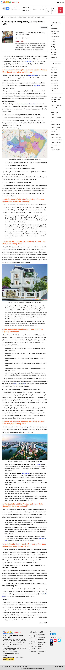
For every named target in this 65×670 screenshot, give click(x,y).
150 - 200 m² (54, 80)
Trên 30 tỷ (54, 57)
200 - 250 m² (54, 83)
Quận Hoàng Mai (33, 75)
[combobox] (15, 9)
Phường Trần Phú (56, 142)
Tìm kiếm (60, 11)
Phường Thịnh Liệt (56, 139)
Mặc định (43, 27)
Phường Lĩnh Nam (56, 137)
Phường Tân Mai (55, 127)
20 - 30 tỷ (53, 54)
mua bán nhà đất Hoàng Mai (27, 104)
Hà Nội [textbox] (25, 7)
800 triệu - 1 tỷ (55, 36)
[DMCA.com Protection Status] (8, 660)
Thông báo (34, 646)
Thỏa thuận (54, 28)
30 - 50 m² (54, 70)
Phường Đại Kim (55, 124)
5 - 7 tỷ (53, 47)
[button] (58, 2)
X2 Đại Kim (25, 473)
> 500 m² (53, 91)
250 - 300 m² (54, 85)
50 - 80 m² (54, 72)
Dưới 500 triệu (55, 31)
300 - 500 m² (54, 88)
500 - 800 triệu (55, 33)
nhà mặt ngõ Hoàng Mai (19, 383)
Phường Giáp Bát (56, 134)
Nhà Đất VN (28, 61)
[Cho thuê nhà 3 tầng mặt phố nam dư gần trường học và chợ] (7, 37)
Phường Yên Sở (55, 149)
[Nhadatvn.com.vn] (10, 3)
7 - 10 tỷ (53, 49)
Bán (4, 8)
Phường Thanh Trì (56, 105)
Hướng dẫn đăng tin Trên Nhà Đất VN (33, 637)
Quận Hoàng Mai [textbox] (26, 10)
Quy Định (41, 632)
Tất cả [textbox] (33, 9)
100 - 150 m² (54, 77)
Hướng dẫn (33, 632)
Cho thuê (8, 9)
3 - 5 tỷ (53, 44)
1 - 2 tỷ (53, 39)
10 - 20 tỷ (53, 52)
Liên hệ (33, 649)
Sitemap (33, 651)
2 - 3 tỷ (53, 41)
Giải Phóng (37, 85)
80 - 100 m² (54, 75)
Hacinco (38, 464)
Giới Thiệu (43, 635)
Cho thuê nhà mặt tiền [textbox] (16, 9)
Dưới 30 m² (54, 67)
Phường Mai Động (56, 117)
